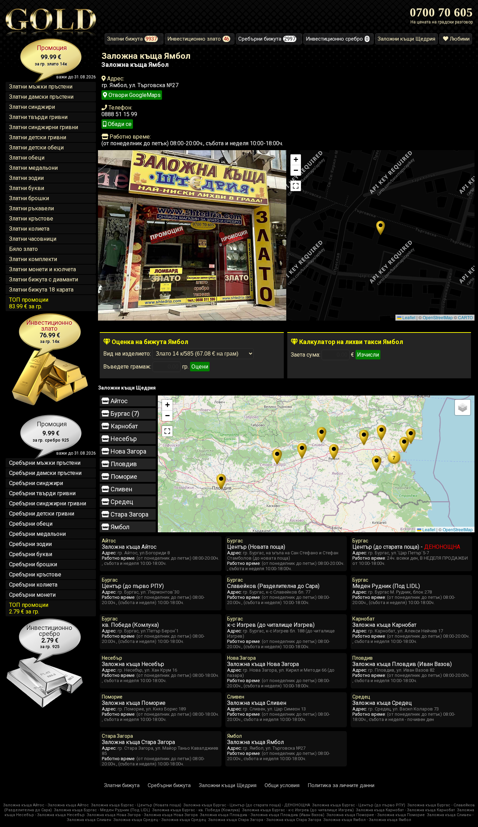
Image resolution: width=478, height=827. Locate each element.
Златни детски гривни (37, 137)
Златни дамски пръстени (41, 96)
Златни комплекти (33, 259)
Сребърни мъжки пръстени (44, 463)
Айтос (118, 401)
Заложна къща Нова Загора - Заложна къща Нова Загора (142, 815)
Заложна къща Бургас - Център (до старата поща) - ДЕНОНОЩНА (246, 805)
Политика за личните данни (341, 785)
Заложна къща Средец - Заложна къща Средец (159, 820)
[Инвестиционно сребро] (43, 710)
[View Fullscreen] (295, 186)
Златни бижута (122, 785)
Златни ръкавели (31, 208)
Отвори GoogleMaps (134, 95)
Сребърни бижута (169, 785)
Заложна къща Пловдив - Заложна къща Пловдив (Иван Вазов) (262, 815)
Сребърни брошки (33, 564)
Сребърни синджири (36, 483)
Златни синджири (32, 107)
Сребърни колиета (33, 584)
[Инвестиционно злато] (51, 404)
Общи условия (282, 785)
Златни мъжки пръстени (40, 86)
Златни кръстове (31, 218)
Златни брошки (29, 198)
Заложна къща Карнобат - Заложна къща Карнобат (405, 810)
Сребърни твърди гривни (42, 493)
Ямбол (119, 527)
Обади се (119, 124)
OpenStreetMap (438, 317)
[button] (380, 228)
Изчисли (368, 354)
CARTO (465, 317)
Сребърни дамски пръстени (45, 473)
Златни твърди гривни (38, 117)
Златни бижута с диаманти (43, 279)
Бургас (124, 413)
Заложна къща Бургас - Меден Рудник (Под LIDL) (102, 810)
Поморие (123, 476)
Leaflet (408, 317)
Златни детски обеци (36, 147)
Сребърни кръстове (35, 574)
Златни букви (26, 188)
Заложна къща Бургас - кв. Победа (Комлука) (196, 810)
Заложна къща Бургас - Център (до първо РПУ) (358, 805)
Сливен (120, 489)
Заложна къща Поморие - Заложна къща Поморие (375, 815)
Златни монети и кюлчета (42, 269)
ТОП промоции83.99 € (28, 303)
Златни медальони (33, 167)
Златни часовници (32, 239)
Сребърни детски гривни (41, 513)
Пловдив (123, 464)
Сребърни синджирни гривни (47, 503)
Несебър (123, 438)
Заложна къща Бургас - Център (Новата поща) (136, 805)
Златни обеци (26, 157)
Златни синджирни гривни (43, 127)
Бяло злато (23, 249)
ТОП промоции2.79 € (28, 608)
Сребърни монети (32, 594)
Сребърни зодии (30, 544)
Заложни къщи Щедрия (227, 785)
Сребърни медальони (37, 534)
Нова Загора (127, 451)
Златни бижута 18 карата (41, 289)
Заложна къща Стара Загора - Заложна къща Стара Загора (264, 820)
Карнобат (123, 426)
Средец (121, 501)
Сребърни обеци (30, 523)
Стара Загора (128, 514)
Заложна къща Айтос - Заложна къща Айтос (46, 805)
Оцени (199, 366)
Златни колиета (29, 228)
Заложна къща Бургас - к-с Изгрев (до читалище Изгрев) (298, 810)
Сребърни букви (30, 554)
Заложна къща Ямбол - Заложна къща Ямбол (367, 820)
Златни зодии (26, 178)
